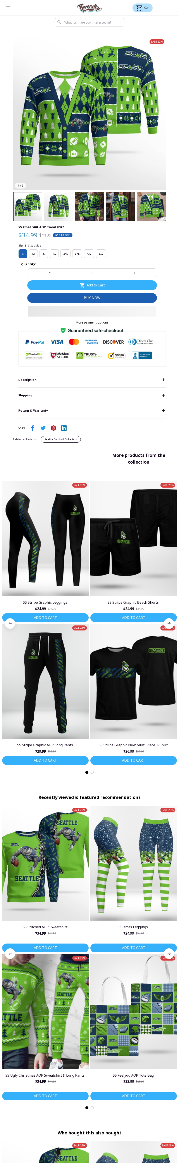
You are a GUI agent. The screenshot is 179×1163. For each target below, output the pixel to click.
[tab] (87, 772)
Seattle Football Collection (61, 439)
